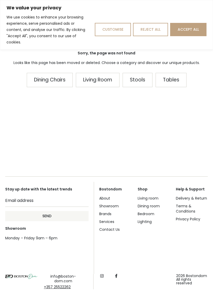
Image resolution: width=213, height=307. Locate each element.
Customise (112, 29)
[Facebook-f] (116, 276)
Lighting (145, 221)
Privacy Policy (188, 219)
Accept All (188, 29)
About (104, 198)
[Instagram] (102, 276)
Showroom (109, 206)
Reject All (151, 29)
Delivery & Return (191, 198)
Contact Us (109, 229)
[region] (106, 25)
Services (106, 221)
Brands (105, 213)
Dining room (149, 206)
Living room (148, 198)
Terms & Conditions (185, 208)
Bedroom (146, 213)
